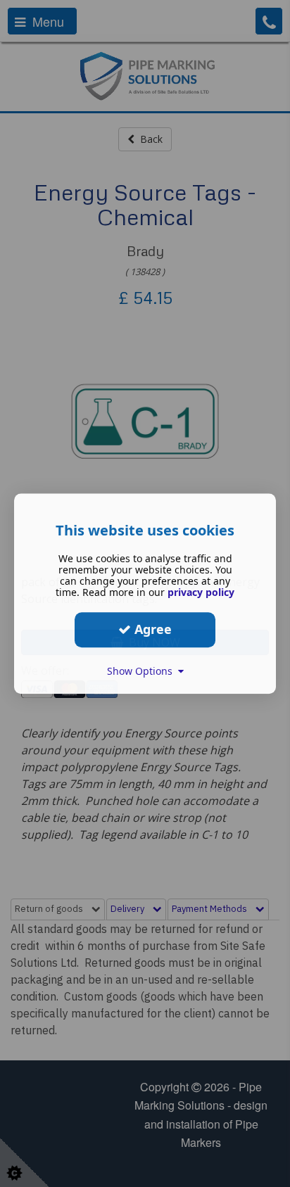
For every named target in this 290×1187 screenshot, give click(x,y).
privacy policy (201, 592)
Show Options (142, 671)
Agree (151, 629)
